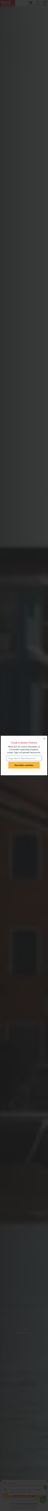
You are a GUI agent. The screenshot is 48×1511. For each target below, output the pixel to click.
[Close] (44, 738)
